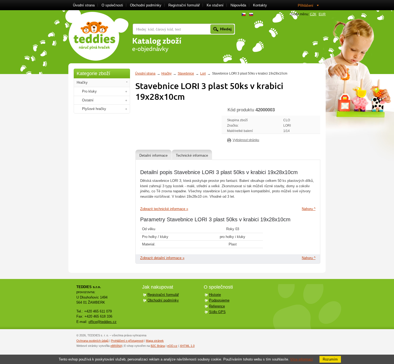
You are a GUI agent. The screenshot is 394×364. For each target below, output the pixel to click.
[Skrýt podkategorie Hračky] (126, 82)
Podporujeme (219, 300)
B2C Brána (158, 345)
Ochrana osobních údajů (92, 340)
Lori (203, 73)
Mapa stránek (155, 340)
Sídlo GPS (217, 312)
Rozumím (330, 359)
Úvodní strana (145, 73)
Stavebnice (186, 73)
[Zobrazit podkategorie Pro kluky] (126, 91)
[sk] (251, 14)
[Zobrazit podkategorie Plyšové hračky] (126, 109)
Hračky (166, 73)
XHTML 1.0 (187, 345)
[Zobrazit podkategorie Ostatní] (126, 100)
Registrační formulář (163, 295)
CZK (313, 14)
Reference (217, 306)
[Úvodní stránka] (96, 35)
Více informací (301, 359)
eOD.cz (172, 345)
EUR (322, 14)
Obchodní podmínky (163, 300)
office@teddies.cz (102, 322)
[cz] (243, 14)
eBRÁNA (116, 345)
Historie (215, 295)
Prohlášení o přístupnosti (127, 340)
